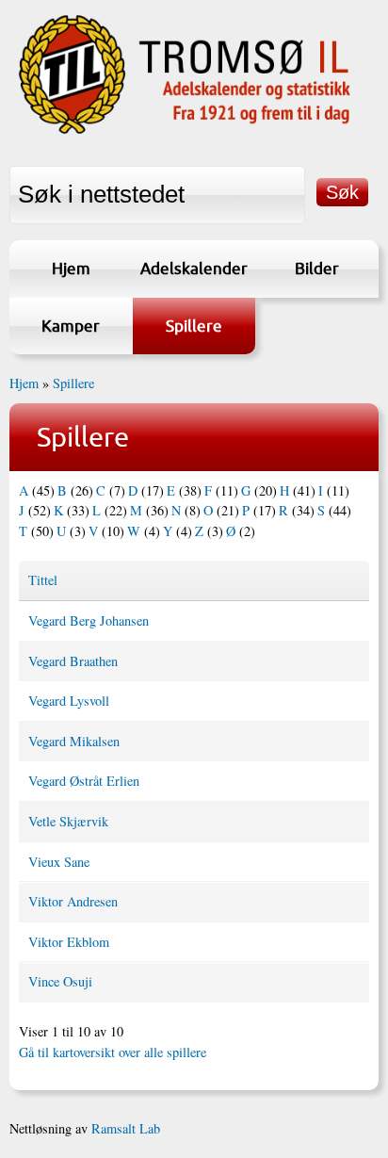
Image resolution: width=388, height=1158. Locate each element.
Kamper (70, 325)
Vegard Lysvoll (68, 700)
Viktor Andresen (73, 901)
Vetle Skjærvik (68, 821)
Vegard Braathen (73, 661)
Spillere (194, 325)
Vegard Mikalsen (74, 741)
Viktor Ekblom (68, 942)
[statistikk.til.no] (184, 132)
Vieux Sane (58, 862)
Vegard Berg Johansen (88, 620)
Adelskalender (194, 268)
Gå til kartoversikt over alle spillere (112, 1052)
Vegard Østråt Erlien (83, 781)
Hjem (71, 268)
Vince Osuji (60, 981)
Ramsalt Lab (125, 1128)
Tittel (42, 580)
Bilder (317, 268)
